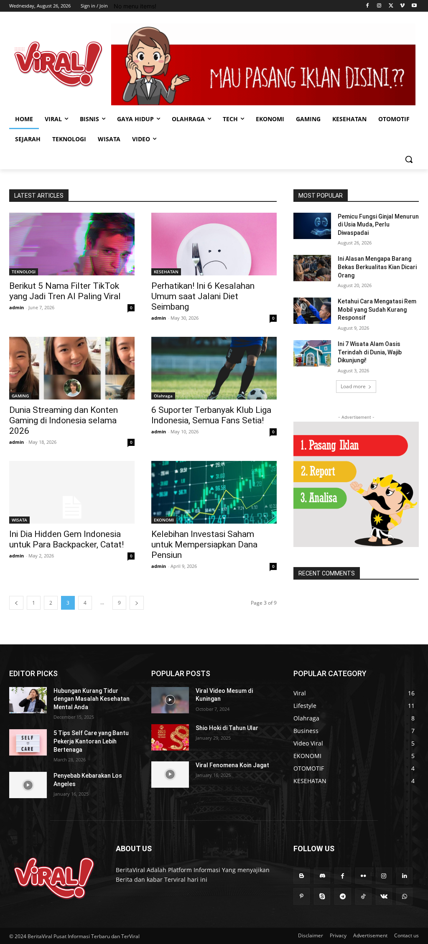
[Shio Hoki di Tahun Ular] (170, 737)
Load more (353, 386)
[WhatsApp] (404, 896)
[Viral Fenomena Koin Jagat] (170, 774)
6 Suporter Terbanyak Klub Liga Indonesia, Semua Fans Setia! (211, 415)
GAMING (20, 396)
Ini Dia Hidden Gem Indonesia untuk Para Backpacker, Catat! (66, 539)
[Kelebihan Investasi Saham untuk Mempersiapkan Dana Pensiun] (214, 492)
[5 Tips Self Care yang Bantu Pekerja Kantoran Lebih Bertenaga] (28, 742)
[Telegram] (342, 896)
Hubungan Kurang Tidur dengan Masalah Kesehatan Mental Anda (92, 698)
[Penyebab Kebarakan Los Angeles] (28, 785)
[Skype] (322, 896)
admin (16, 307)
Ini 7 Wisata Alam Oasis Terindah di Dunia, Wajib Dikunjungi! (370, 352)
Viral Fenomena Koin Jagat (232, 765)
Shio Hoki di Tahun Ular (227, 728)
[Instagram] (379, 6)
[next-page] (137, 603)
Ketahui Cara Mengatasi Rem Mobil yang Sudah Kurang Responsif (377, 309)
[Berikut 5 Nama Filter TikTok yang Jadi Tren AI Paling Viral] (72, 244)
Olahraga (163, 396)
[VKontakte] (384, 896)
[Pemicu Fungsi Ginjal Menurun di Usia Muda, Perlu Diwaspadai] (312, 226)
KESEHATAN (166, 272)
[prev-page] (16, 603)
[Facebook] (367, 6)
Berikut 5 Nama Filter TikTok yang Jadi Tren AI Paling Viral (65, 291)
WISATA (19, 520)
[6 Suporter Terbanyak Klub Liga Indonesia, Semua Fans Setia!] (214, 368)
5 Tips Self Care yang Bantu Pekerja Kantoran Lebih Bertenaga (91, 741)
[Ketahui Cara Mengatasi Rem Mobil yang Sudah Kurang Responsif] (312, 311)
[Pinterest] (301, 896)
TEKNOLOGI (24, 272)
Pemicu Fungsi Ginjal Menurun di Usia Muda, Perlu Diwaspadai (378, 224)
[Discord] (322, 876)
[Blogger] (301, 876)
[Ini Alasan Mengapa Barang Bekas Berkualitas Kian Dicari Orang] (312, 268)
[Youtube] (414, 6)
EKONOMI (164, 520)
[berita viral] (54, 878)
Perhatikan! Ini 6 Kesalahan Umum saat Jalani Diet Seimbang (203, 296)
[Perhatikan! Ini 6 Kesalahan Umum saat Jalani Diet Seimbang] (214, 244)
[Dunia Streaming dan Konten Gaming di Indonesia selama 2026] (72, 368)
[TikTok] (363, 896)
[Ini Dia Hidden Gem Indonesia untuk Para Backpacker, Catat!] (72, 492)
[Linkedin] (404, 876)
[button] (409, 159)
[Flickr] (363, 876)
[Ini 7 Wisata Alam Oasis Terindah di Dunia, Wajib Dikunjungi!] (312, 353)
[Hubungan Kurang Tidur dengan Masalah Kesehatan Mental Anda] (28, 700)
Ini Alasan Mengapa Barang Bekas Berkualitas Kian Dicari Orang (377, 266)
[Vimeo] (402, 6)
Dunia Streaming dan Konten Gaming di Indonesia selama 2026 (63, 420)
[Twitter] (391, 6)
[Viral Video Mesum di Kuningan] (170, 700)
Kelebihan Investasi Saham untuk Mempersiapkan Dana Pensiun (204, 544)
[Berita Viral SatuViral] (58, 64)
